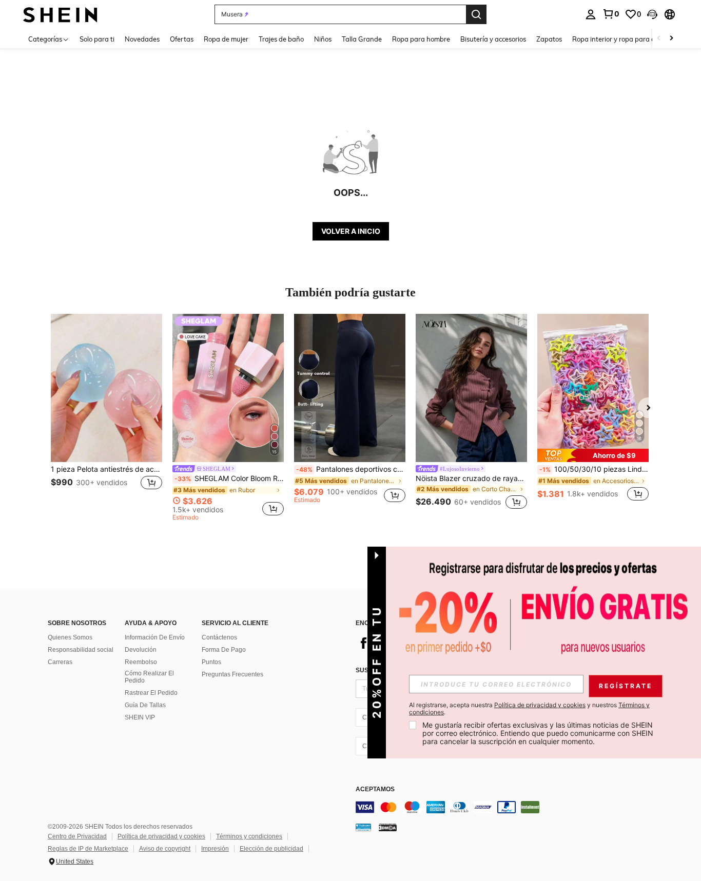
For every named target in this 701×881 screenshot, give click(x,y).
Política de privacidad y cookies (161, 836)
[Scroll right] (671, 39)
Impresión (215, 848)
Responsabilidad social (80, 649)
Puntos (211, 662)
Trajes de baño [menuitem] (281, 39)
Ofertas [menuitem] (181, 39)
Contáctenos (219, 637)
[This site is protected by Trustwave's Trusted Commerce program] (363, 826)
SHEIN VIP (140, 717)
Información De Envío (155, 637)
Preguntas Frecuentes (232, 674)
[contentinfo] (510, 807)
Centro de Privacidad (77, 836)
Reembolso (141, 662)
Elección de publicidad (271, 848)
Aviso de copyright (164, 848)
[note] (593, 455)
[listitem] (106, 413)
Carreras (60, 662)
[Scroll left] (659, 39)
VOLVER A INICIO (350, 231)
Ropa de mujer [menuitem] (226, 39)
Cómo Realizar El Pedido (149, 677)
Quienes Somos (70, 637)
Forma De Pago (224, 649)
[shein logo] (60, 14)
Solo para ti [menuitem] (97, 39)
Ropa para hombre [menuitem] (421, 39)
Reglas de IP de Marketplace (88, 848)
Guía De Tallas (145, 705)
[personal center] (591, 14)
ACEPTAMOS (375, 789)
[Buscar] (476, 14)
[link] (610, 14)
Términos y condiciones (249, 836)
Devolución (141, 649)
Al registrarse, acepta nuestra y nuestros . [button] (529, 709)
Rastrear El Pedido (151, 692)
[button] (652, 14)
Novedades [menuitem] (142, 39)
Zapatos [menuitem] (549, 39)
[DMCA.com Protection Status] (388, 826)
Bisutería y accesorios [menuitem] (493, 39)
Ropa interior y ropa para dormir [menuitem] (621, 39)
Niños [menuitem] (323, 39)
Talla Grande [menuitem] (362, 39)
